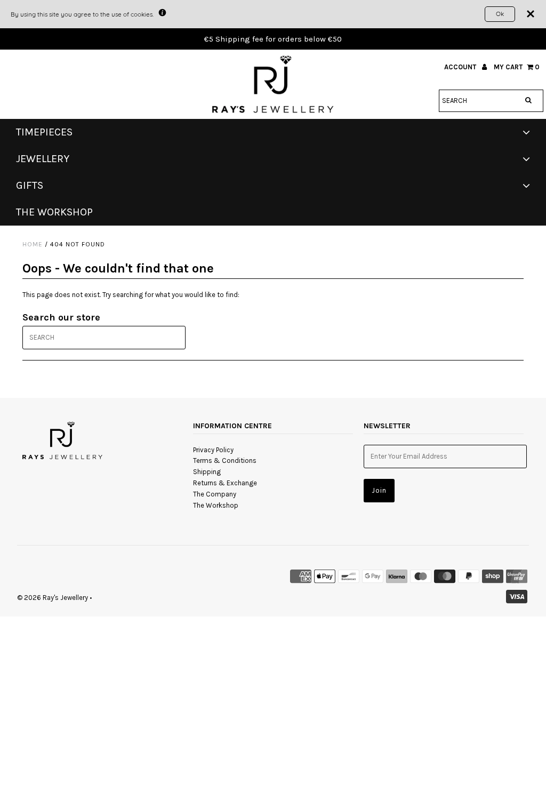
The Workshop (215, 505)
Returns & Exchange (225, 483)
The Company (214, 494)
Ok (500, 14)
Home (32, 244)
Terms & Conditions (224, 460)
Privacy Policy (213, 450)
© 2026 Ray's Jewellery (52, 598)
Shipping (207, 472)
